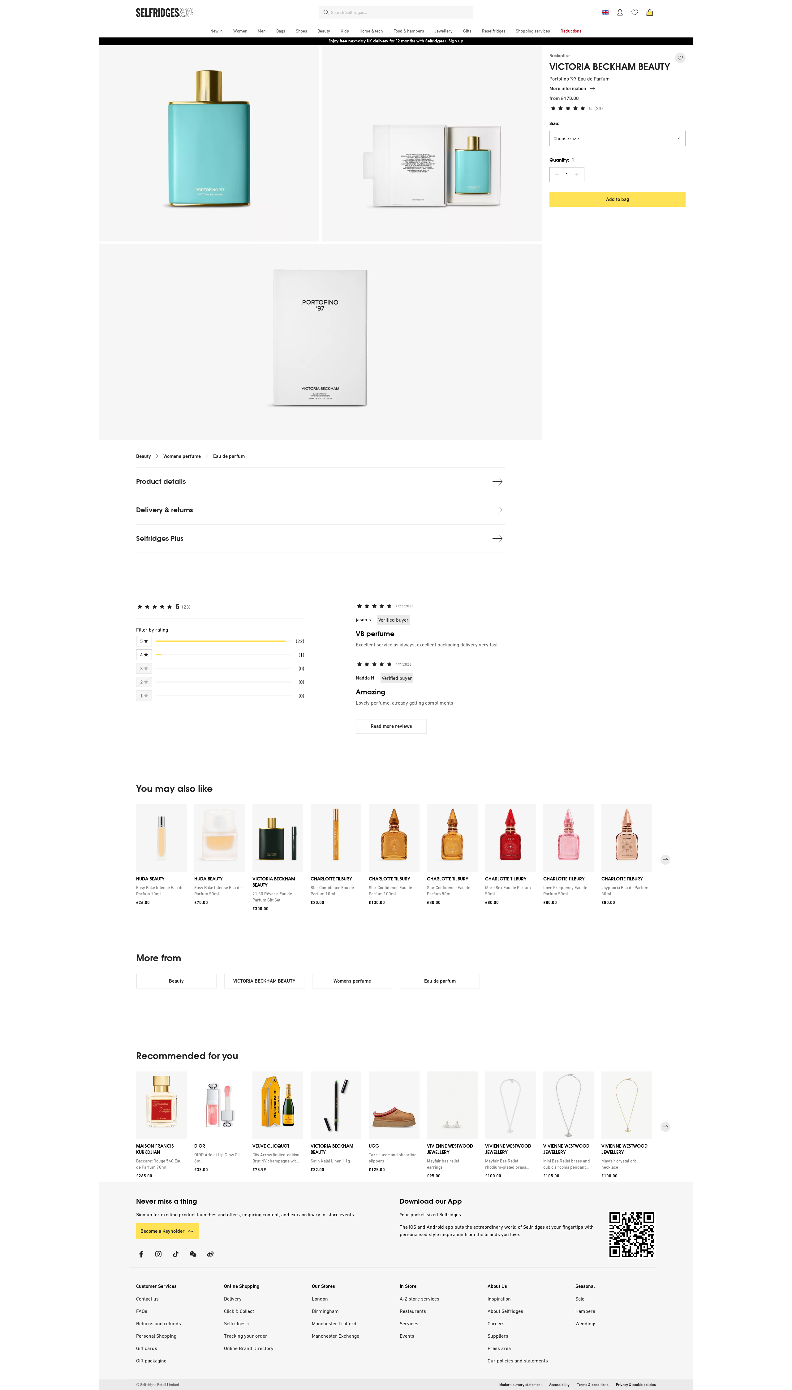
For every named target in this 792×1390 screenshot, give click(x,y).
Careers (496, 1323)
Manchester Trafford (334, 1323)
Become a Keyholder (162, 1231)
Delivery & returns (164, 510)
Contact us (147, 1298)
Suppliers (498, 1336)
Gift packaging (151, 1360)
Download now (432, 41)
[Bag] (650, 12)
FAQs (141, 1311)
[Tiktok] (176, 1258)
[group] (396, 859)
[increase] (577, 175)
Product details (161, 481)
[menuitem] (216, 31)
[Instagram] (158, 1258)
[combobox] (401, 12)
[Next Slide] (665, 860)
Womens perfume (182, 456)
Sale (579, 1298)
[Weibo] (210, 1258)
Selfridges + (237, 1323)
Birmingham (325, 1311)
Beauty (143, 456)
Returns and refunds (158, 1323)
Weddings (585, 1323)
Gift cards (146, 1348)
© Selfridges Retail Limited (157, 1385)
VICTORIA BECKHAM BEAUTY (609, 66)
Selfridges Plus (159, 538)
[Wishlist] (635, 12)
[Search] (326, 12)
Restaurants (413, 1311)
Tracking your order (245, 1336)
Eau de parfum (229, 456)
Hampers (585, 1311)
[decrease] (557, 175)
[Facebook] (141, 1258)
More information (567, 88)
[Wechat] (193, 1258)
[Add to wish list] (680, 58)
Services (409, 1323)
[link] (160, 890)
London (320, 1298)
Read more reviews (391, 726)
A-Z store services (419, 1298)
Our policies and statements (518, 1360)
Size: (554, 123)
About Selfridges (505, 1311)
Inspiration (499, 1298)
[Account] (620, 12)
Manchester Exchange (335, 1336)
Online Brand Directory (248, 1348)
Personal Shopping (156, 1336)
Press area (499, 1348)
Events (407, 1336)
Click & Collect (239, 1311)
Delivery (233, 1298)
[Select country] (605, 12)
